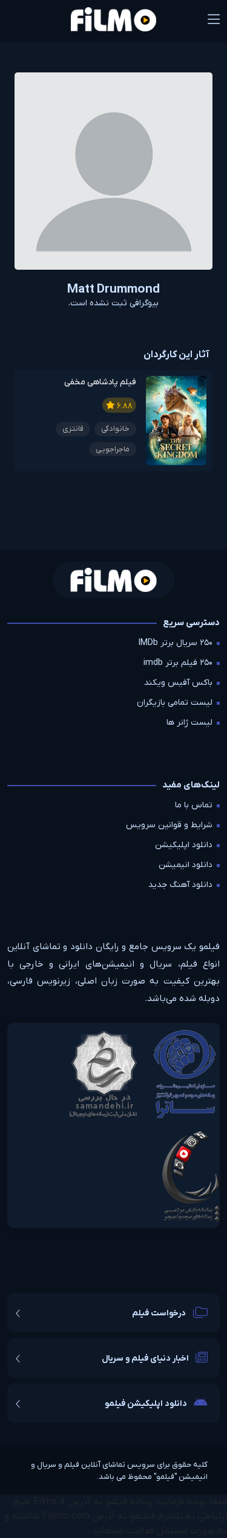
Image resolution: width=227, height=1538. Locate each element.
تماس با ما (193, 805)
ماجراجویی (113, 449)
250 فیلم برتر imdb (177, 663)
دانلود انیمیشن (185, 865)
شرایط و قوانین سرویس (169, 825)
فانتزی (73, 429)
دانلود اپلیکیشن (183, 845)
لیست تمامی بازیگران (174, 702)
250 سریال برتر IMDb (175, 643)
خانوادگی (115, 429)
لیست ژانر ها (189, 722)
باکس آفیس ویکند (178, 682)
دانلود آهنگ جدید (180, 885)
